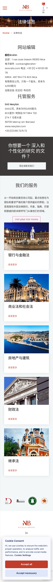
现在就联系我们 (26, 165)
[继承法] (26, 452)
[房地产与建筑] (26, 349)
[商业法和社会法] (26, 297)
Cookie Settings (22, 555)
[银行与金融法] (26, 246)
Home (6, 32)
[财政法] (26, 400)
